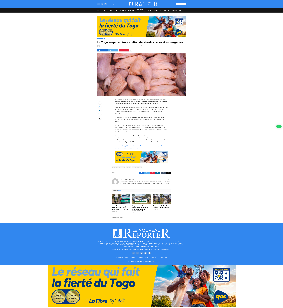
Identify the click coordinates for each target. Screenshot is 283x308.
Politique (113, 10)
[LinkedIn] (99, 110)
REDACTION (180, 4)
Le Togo (128, 167)
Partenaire (154, 257)
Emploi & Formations (141, 10)
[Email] (99, 118)
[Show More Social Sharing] (130, 50)
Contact (133, 257)
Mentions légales (143, 257)
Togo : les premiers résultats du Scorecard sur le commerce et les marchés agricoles (140, 208)
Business (123, 10)
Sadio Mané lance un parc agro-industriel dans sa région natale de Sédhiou (120, 207)
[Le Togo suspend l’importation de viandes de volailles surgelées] (141, 74)
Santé (150, 10)
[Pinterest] (99, 114)
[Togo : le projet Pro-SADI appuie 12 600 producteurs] (162, 199)
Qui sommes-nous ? (122, 257)
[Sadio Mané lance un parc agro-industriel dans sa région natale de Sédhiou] (121, 199)
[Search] (188, 10)
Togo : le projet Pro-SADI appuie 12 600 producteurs (161, 206)
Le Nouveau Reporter (107, 45)
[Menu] (98, 10)
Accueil (105, 10)
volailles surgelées (137, 167)
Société (166, 10)
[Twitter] (99, 106)
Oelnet (152, 261)
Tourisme (131, 10)
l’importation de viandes (118, 167)
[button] (279, 126)
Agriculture (101, 38)
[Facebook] (99, 102)
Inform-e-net (163, 257)
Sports (174, 10)
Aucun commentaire (135, 45)
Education (157, 10)
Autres (181, 10)
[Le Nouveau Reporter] (143, 4)
